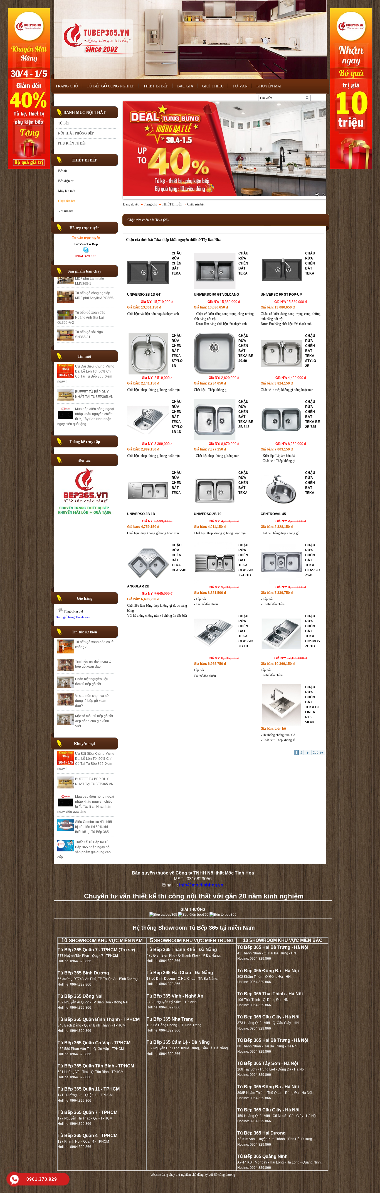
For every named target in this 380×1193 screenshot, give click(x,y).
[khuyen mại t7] (224, 150)
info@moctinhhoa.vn (201, 885)
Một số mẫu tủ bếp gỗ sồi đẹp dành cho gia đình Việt (94, 721)
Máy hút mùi (66, 191)
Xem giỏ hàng (65, 617)
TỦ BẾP (64, 123)
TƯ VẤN (240, 86)
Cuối (316, 752)
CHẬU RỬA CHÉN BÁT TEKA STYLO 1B (177, 351)
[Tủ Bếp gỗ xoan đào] (86, 514)
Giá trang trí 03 (86, 338)
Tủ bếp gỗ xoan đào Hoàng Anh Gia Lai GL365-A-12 (90, 324)
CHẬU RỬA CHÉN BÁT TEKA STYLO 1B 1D (177, 417)
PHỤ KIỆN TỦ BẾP (72, 143)
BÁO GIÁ (185, 86)
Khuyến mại (84, 744)
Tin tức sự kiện (84, 632)
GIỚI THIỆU (213, 86)
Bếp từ (62, 171)
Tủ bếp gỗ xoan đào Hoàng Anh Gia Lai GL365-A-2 (81, 289)
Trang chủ (150, 204)
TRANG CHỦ (66, 86)
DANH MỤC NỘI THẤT (84, 113)
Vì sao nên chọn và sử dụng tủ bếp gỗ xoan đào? (92, 701)
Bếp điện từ (65, 181)
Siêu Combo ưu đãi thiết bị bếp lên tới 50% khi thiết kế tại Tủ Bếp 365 (93, 827)
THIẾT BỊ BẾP (155, 86)
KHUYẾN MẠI (269, 86)
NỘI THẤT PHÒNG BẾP (76, 133)
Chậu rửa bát (66, 201)
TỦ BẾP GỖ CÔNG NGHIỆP (110, 86)
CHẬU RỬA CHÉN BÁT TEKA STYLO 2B (310, 351)
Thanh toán (82, 617)
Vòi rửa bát (65, 211)
